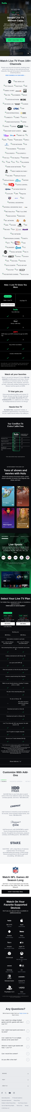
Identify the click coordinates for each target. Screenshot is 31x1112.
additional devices (15, 912)
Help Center (23, 1013)
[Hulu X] (7, 1092)
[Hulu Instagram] (14, 1092)
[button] (28, 53)
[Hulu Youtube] (11, 1092)
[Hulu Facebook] (3, 1092)
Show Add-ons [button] (14, 761)
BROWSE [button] (4, 1073)
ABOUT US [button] (4, 1085)
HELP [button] (3, 1079)
